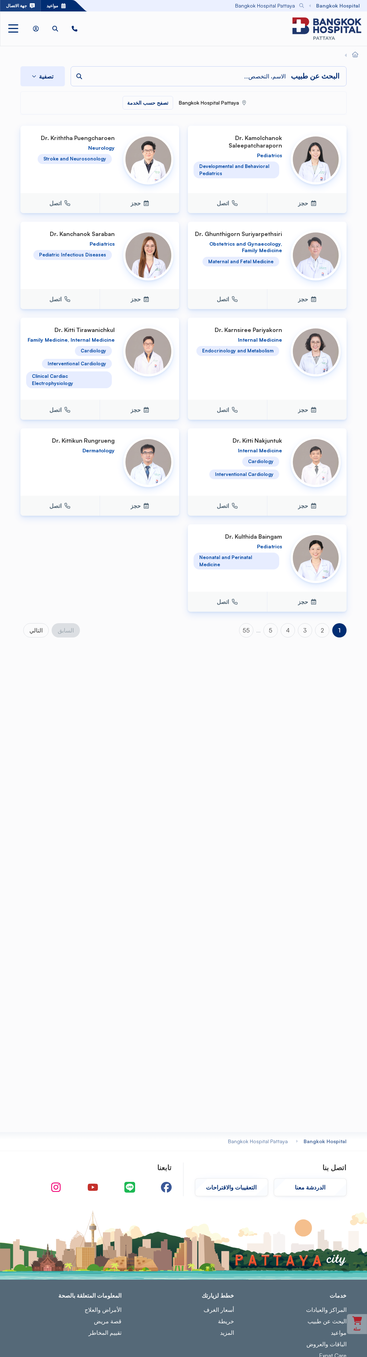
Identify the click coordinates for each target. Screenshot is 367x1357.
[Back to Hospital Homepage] (355, 54)
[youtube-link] (92, 1187)
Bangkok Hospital (325, 1141)
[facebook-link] (166, 1187)
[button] (74, 28)
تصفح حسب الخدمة (147, 103)
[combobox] (205, 5)
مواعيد (339, 1332)
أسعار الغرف (219, 1309)
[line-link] (129, 1187)
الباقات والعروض (326, 1344)
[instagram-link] (56, 1187)
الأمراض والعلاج (103, 1309)
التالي (36, 630)
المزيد (227, 1332)
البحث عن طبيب (327, 1321)
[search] (55, 28)
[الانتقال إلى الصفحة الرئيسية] (327, 28)
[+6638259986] (74, 28)
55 (246, 630)
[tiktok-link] (22, 1187)
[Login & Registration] (36, 28)
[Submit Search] (108, 6)
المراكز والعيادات (326, 1309)
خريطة (226, 1321)
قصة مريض (107, 1321)
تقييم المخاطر (105, 1332)
